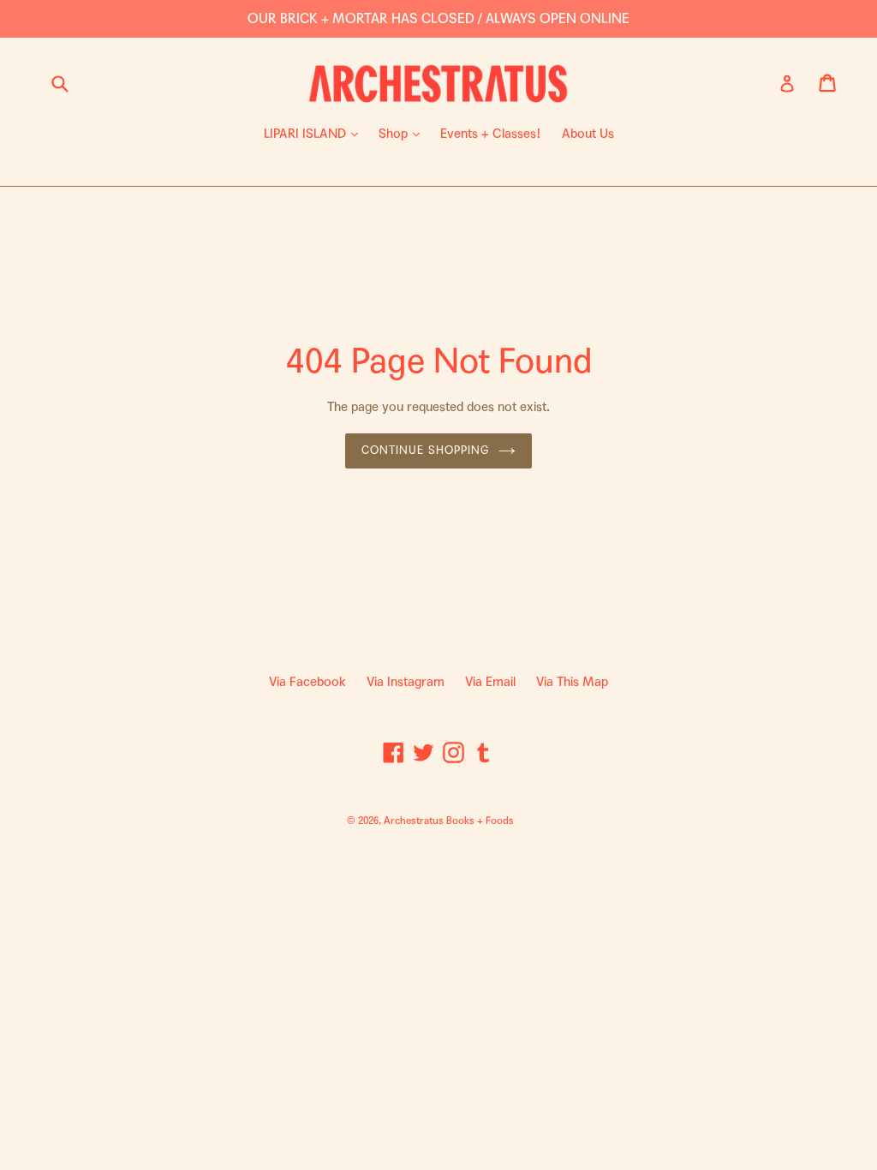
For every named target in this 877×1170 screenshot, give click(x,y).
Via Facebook (307, 681)
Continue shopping (425, 450)
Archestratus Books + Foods (449, 821)
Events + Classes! (490, 133)
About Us (588, 133)
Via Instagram (405, 681)
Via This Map (572, 681)
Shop (403, 133)
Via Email (490, 681)
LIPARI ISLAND (315, 133)
